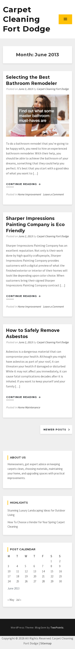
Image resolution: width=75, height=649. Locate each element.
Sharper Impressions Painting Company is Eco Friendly (35, 224)
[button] (65, 19)
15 (52, 571)
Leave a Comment (53, 194)
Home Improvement (29, 194)
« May (11, 600)
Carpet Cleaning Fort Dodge (26, 19)
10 (9, 571)
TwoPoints (57, 627)
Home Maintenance (29, 407)
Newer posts (54, 429)
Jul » (18, 600)
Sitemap (46, 643)
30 (60, 581)
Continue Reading (22, 184)
